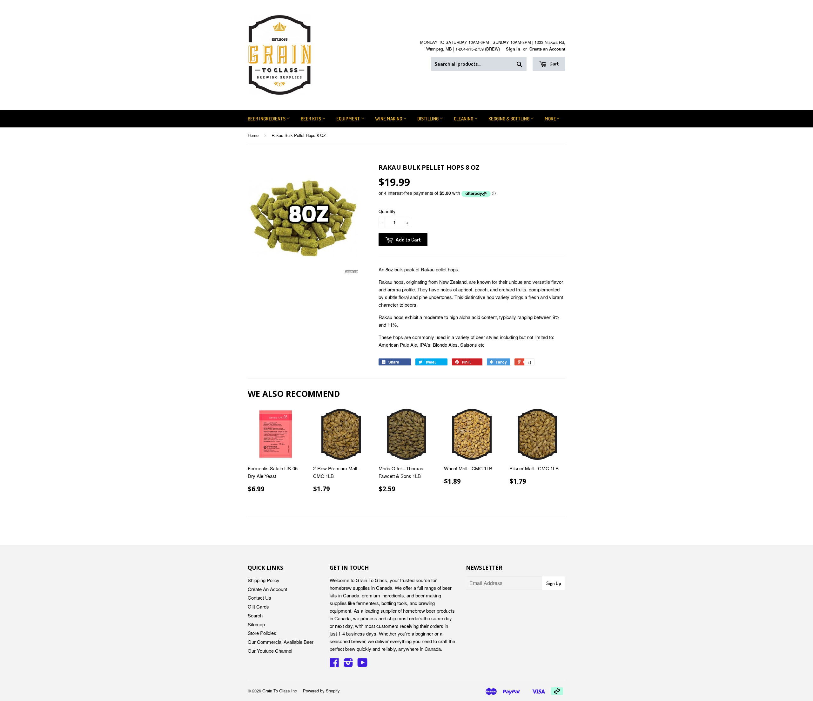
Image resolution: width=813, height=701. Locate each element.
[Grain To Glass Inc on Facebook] (334, 664)
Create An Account (267, 589)
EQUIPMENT (348, 119)
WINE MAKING (389, 119)
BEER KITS (311, 119)
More (550, 119)
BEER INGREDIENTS (267, 119)
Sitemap (256, 624)
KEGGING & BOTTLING (509, 119)
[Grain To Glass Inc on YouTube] (362, 664)
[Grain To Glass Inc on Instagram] (348, 664)
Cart (553, 63)
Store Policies (262, 633)
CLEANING (464, 119)
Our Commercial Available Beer (280, 641)
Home (253, 135)
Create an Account (547, 49)
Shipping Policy (263, 580)
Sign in (513, 49)
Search (255, 615)
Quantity (387, 211)
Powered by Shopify (321, 691)
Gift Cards (258, 606)
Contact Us (259, 597)
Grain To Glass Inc (279, 691)
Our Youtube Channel (270, 650)
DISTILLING (428, 119)
